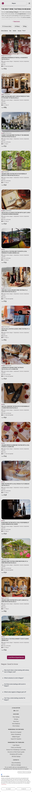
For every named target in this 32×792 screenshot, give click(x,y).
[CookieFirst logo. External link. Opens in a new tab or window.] (1, 774)
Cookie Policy (3, 784)
